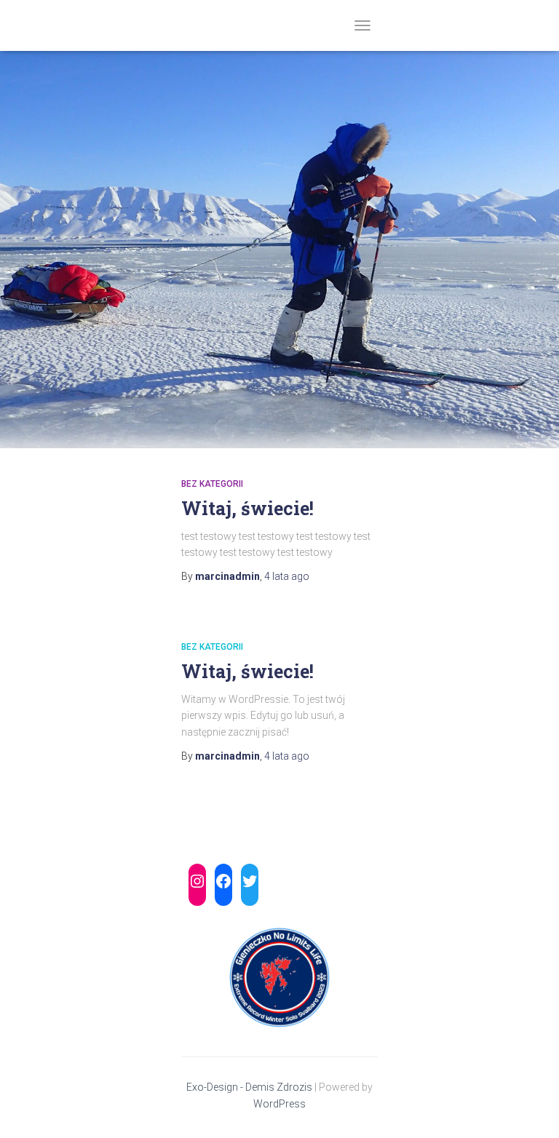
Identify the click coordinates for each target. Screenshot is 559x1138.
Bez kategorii (212, 484)
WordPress (279, 1104)
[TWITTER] (249, 881)
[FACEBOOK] (223, 881)
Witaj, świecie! (247, 508)
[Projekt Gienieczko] (186, 25)
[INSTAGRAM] (197, 881)
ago (286, 576)
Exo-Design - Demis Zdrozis (249, 1087)
